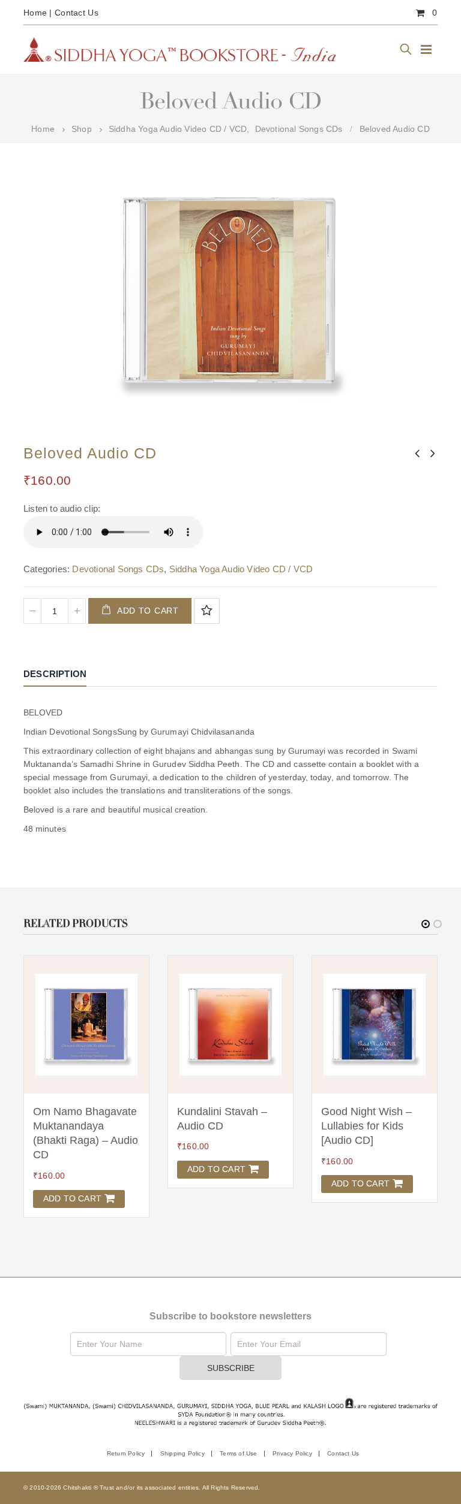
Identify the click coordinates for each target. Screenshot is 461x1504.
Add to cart (148, 610)
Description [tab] (54, 674)
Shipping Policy (182, 1439)
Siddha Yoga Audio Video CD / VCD (241, 569)
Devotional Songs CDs (118, 569)
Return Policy (126, 1439)
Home (35, 12)
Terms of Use (238, 1439)
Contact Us (76, 12)
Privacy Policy (292, 1439)
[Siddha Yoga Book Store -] (179, 49)
